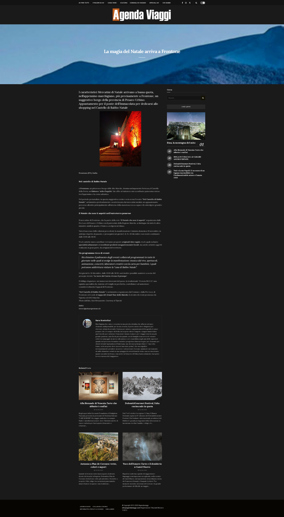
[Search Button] (196, 3)
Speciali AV (154, 3)
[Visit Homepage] (142, 15)
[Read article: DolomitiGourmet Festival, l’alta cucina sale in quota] (142, 386)
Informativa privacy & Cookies (91, 509)
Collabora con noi (100, 506)
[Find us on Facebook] (182, 3)
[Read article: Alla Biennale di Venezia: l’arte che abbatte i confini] (98, 386)
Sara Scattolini (103, 320)
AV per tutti (84, 3)
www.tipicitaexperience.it (90, 308)
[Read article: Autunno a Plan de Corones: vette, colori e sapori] (98, 446)
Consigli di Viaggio (138, 3)
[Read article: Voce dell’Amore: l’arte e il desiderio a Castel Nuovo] (142, 446)
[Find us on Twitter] (190, 3)
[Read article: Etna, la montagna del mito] (186, 126)
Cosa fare (112, 3)
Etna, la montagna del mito (181, 142)
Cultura (123, 3)
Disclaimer (110, 509)
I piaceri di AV (98, 3)
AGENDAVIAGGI (85, 506)
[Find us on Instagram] (186, 3)
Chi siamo (167, 3)
